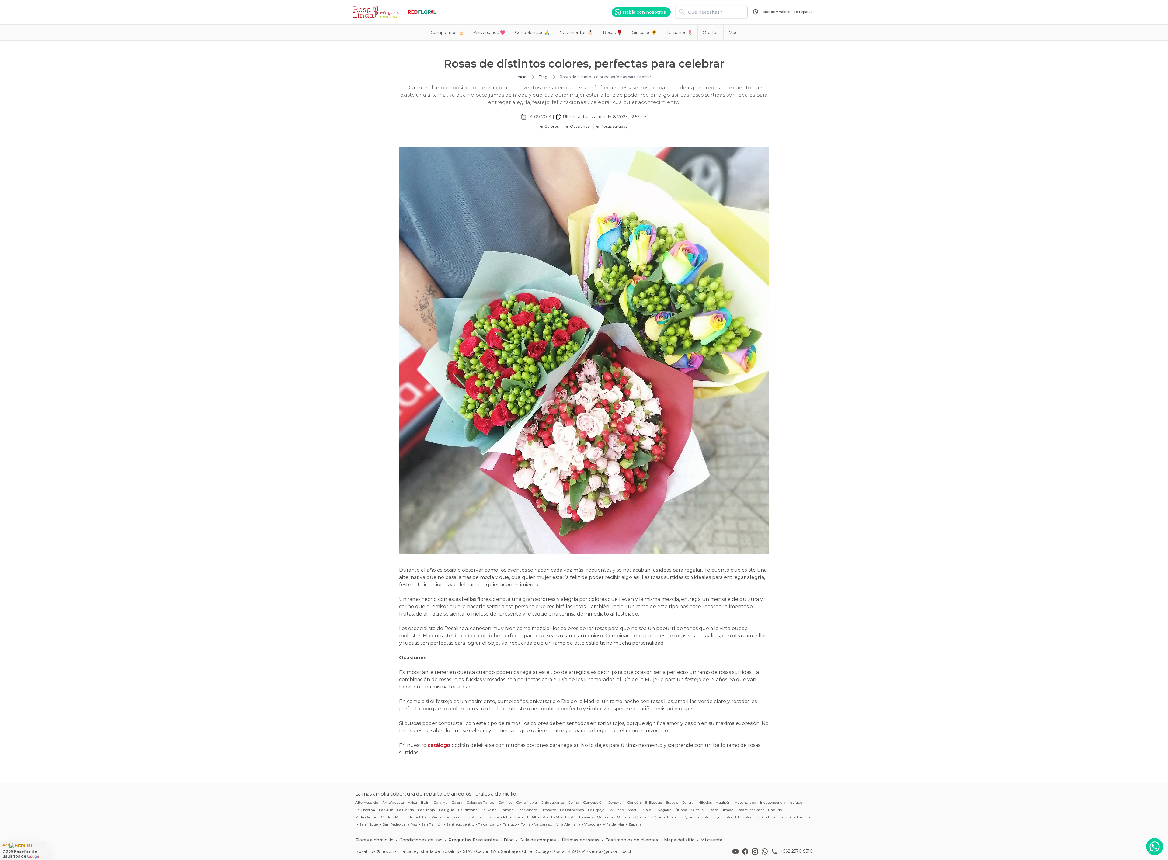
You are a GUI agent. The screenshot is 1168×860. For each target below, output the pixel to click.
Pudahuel (505, 817)
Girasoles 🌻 (644, 32)
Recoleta (734, 817)
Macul (633, 809)
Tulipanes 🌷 (679, 32)
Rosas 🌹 (612, 32)
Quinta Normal (666, 817)
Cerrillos (505, 802)
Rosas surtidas (614, 126)
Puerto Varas (582, 817)
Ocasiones (579, 126)
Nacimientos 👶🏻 (576, 32)
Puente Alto (528, 817)
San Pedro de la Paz (400, 824)
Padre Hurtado (720, 809)
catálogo (439, 745)
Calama (440, 802)
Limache (548, 809)
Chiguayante (552, 802)
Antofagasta (393, 802)
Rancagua (713, 817)
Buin (425, 802)
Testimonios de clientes (631, 840)
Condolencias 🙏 (532, 32)
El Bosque (653, 802)
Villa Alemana (568, 824)
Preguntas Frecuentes (473, 840)
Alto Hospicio (366, 802)
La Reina (489, 809)
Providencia (457, 817)
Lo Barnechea (572, 809)
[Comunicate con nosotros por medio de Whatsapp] (1154, 846)
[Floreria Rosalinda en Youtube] (737, 851)
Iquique (795, 802)
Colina (573, 802)
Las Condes (527, 809)
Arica (412, 802)
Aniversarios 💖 (489, 32)
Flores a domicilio (374, 840)
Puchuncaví (482, 817)
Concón (634, 802)
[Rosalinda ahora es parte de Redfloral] (422, 12)
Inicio (522, 77)
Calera (456, 802)
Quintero (692, 817)
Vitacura (591, 824)
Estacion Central (680, 802)
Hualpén (723, 802)
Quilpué (642, 817)
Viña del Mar (613, 824)
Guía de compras (538, 840)
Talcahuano (488, 824)
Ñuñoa (681, 809)
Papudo (775, 809)
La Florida (405, 809)
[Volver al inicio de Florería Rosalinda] (377, 12)
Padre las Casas (750, 809)
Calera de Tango (480, 802)
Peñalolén (418, 817)
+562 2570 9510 (796, 851)
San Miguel (369, 824)
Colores (551, 126)
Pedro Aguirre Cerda (373, 817)
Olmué (697, 809)
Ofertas (710, 32)
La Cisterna (365, 809)
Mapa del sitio (679, 840)
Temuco (510, 824)
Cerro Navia (526, 802)
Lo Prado (616, 809)
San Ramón (431, 824)
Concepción (593, 802)
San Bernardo (772, 817)
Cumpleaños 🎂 (447, 32)
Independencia (772, 802)
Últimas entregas (581, 840)
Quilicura (605, 817)
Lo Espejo (596, 809)
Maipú (648, 809)
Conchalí (615, 802)
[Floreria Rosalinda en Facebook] (746, 851)
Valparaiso (543, 824)
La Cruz (386, 809)
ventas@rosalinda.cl (610, 851)
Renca (751, 817)
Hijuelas (705, 802)
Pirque (437, 817)
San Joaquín (799, 817)
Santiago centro (460, 824)
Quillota (624, 817)
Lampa (507, 809)
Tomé (525, 824)
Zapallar (635, 824)
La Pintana (468, 809)
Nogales (664, 809)
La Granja (426, 809)
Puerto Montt (555, 817)
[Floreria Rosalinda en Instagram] (756, 851)
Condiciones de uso (421, 840)
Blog (543, 77)
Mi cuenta (711, 840)
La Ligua (446, 809)
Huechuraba (745, 802)
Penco (400, 817)
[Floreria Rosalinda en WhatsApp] (766, 851)
